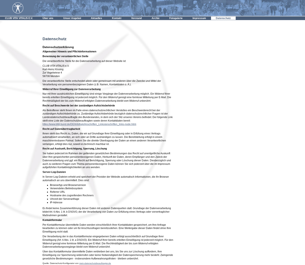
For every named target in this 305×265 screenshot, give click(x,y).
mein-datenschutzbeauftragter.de (95, 263)
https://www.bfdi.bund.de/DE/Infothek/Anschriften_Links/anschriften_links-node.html (89, 124)
